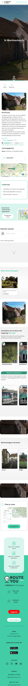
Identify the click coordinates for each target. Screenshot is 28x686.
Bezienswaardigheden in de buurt (12, 191)
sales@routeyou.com (14, 677)
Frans (11, 145)
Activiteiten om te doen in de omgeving (13, 189)
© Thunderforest (13, 176)
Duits (3, 145)
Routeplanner (14, 526)
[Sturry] (9, 459)
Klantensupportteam (14, 685)
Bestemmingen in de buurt (10, 194)
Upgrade (14, 612)
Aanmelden (14, 620)
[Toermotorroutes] (9, 352)
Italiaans (16, 145)
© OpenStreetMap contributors (21, 176)
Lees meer (4, 138)
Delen (5, 87)
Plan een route (16, 592)
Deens (21, 143)
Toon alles (11, 333)
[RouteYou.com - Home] (7, 2)
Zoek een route (15, 601)
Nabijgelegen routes (7, 216)
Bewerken (11, 87)
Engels (7, 145)
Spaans (22, 145)
